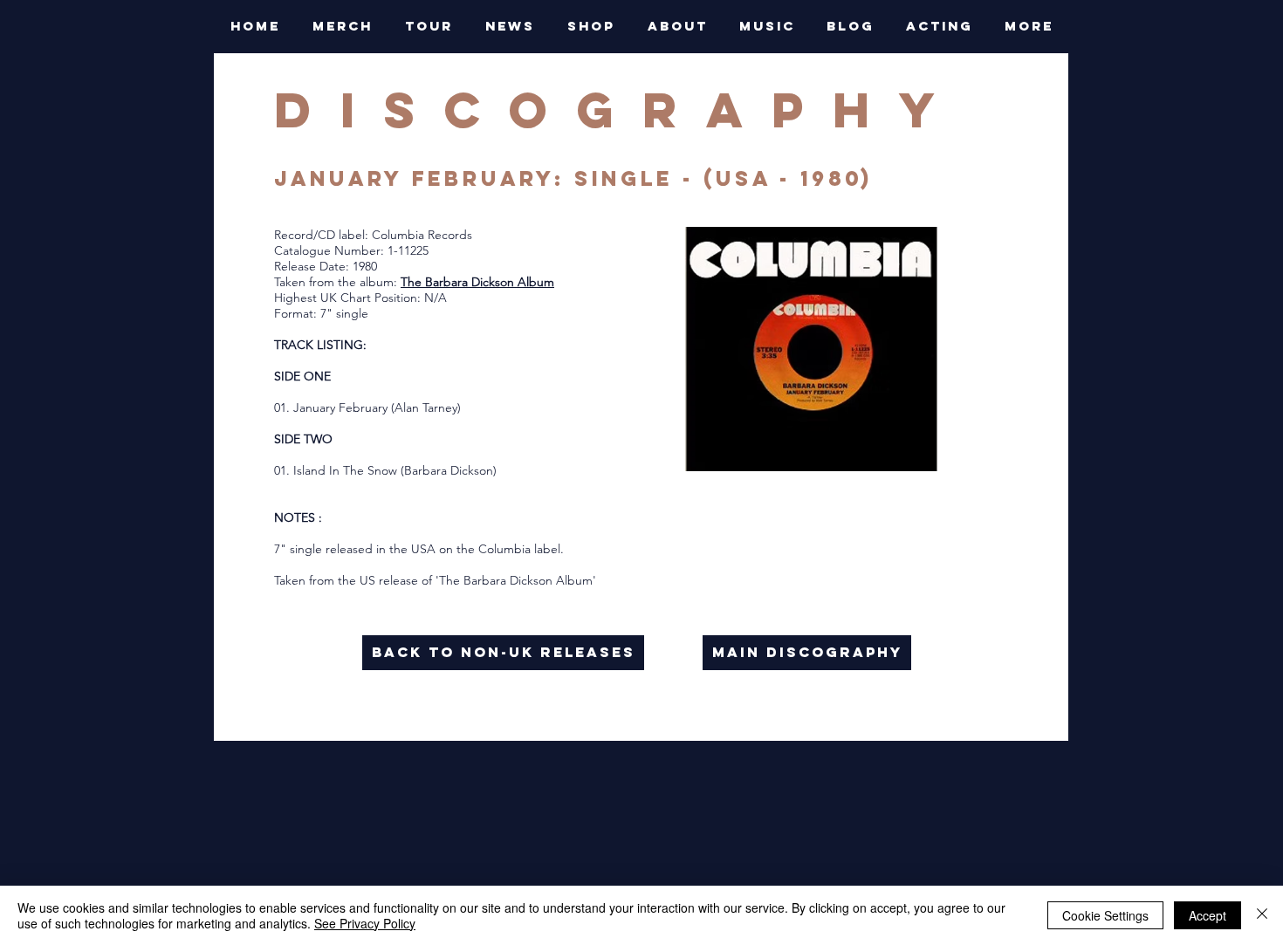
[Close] (1262, 915)
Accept (1207, 915)
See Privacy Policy (364, 923)
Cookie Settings (1105, 915)
